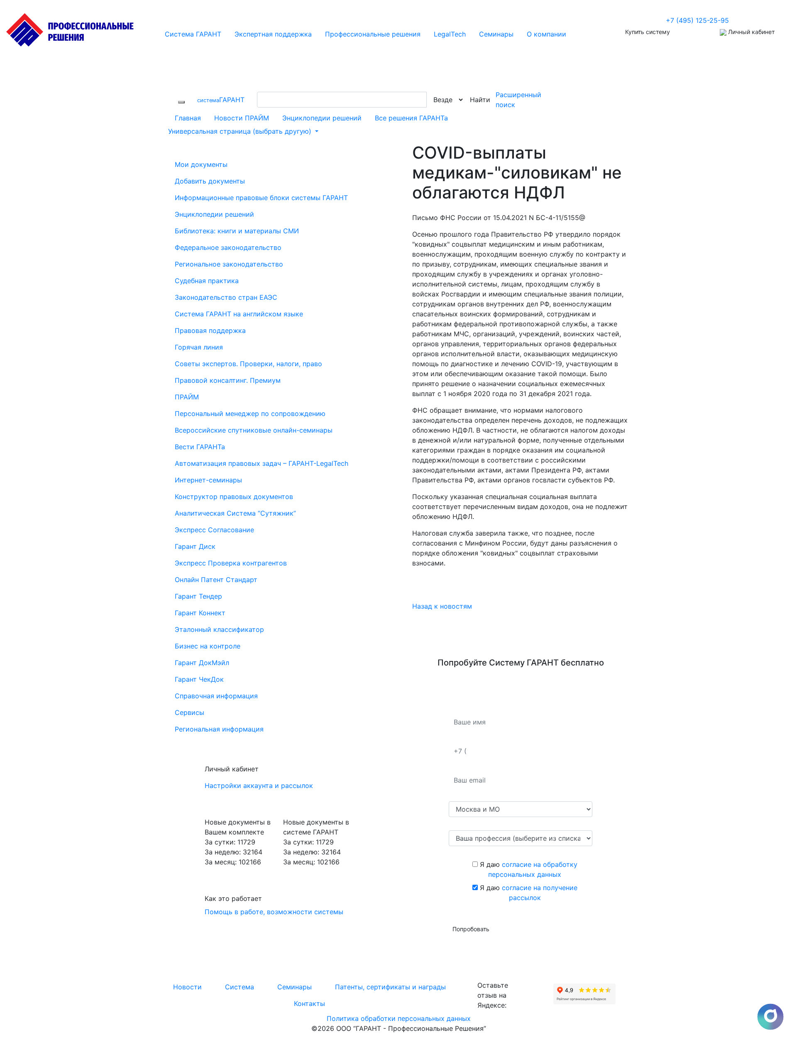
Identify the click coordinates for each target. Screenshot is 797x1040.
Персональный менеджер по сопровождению (250, 413)
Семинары (294, 987)
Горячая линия (199, 347)
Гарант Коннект (200, 613)
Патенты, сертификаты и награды (390, 987)
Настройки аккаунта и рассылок (259, 785)
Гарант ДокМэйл (202, 662)
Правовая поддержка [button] (210, 330)
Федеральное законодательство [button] (228, 247)
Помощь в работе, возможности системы (274, 912)
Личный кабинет (750, 31)
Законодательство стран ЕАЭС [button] (226, 297)
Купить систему (647, 31)
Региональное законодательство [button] (229, 264)
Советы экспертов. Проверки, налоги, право (248, 364)
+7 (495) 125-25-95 (697, 20)
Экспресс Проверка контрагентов (231, 563)
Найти (480, 99)
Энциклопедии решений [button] (214, 214)
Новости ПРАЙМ (241, 118)
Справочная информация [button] (216, 696)
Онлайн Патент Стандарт (216, 579)
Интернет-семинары (208, 480)
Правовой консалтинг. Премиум (228, 380)
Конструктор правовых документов (234, 496)
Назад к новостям (442, 606)
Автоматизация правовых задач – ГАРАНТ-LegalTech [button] (261, 463)
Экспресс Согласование (214, 530)
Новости (187, 987)
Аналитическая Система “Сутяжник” (235, 513)
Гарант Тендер (198, 596)
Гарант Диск (195, 546)
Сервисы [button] (189, 712)
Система (239, 987)
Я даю (527, 869)
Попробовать (470, 928)
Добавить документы (210, 181)
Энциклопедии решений (322, 118)
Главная (188, 118)
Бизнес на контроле (207, 646)
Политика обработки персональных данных (399, 1018)
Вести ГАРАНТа (200, 447)
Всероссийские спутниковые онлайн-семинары (253, 430)
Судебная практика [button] (207, 281)
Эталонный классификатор (219, 629)
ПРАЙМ (187, 397)
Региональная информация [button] (219, 729)
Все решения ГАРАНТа (411, 118)
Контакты (309, 1003)
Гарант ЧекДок (199, 679)
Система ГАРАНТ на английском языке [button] (239, 314)
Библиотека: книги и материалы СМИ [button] (237, 231)
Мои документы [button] (201, 164)
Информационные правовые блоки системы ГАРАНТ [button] (261, 197)
